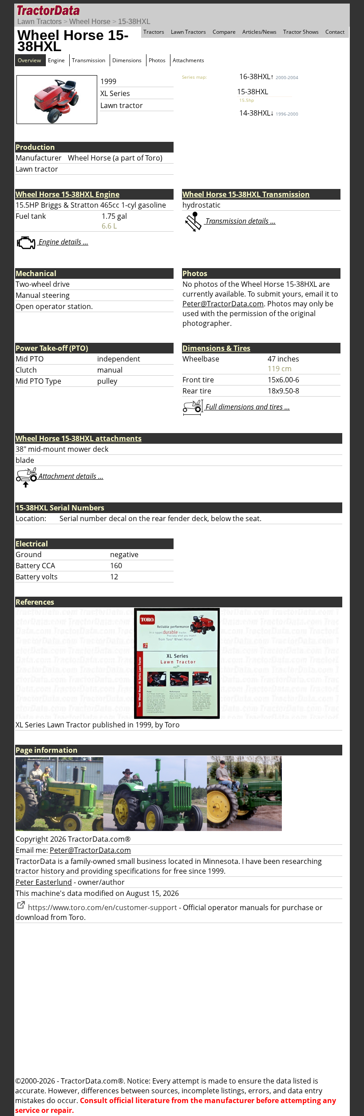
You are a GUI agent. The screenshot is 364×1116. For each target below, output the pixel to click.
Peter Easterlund (44, 882)
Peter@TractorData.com (223, 304)
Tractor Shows (301, 32)
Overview (29, 60)
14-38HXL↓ (268, 113)
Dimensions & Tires (216, 348)
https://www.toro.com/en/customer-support (101, 907)
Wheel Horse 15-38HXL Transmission (246, 194)
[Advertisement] (182, 999)
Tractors (153, 32)
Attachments (188, 60)
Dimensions (127, 60)
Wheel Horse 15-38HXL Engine (67, 194)
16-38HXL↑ (268, 76)
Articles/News (259, 32)
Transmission (88, 60)
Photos (157, 60)
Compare (224, 32)
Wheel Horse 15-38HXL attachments (79, 438)
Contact (334, 32)
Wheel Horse (90, 21)
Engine (56, 60)
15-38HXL (134, 21)
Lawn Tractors (39, 21)
